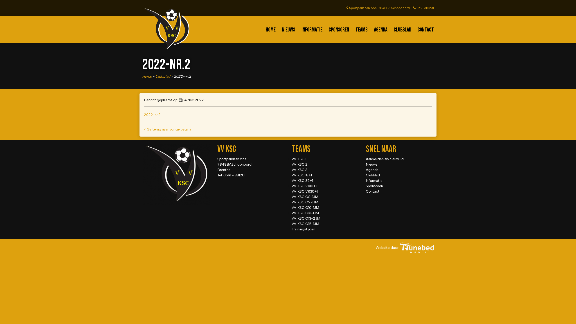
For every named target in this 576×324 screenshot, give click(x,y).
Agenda (380, 29)
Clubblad (402, 29)
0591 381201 (425, 8)
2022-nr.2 (152, 114)
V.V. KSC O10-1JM (305, 207)
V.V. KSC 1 (299, 159)
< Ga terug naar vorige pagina (167, 129)
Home (271, 29)
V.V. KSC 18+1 (302, 175)
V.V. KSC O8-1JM (305, 197)
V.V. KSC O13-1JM (305, 213)
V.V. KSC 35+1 (302, 180)
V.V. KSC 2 (300, 164)
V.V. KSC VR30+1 (305, 191)
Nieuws (288, 29)
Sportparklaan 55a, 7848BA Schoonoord (379, 8)
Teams (362, 29)
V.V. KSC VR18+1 (304, 186)
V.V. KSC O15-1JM (305, 224)
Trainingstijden (303, 229)
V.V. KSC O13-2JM (306, 218)
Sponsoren (339, 29)
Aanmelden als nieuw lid (385, 159)
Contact (426, 29)
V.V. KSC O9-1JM (305, 202)
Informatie (312, 29)
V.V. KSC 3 (299, 170)
